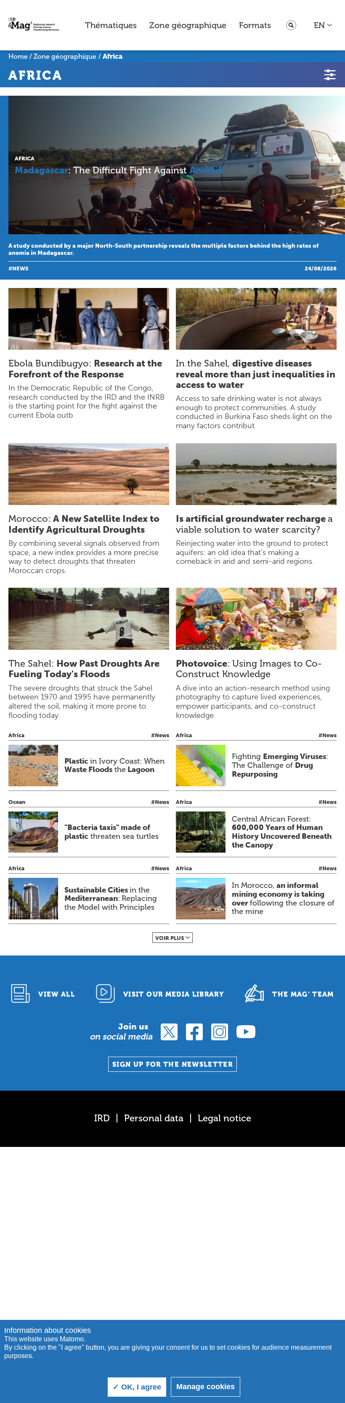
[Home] (33, 25)
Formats (255, 25)
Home (18, 56)
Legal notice (224, 1118)
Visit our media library (173, 994)
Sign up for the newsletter (172, 1064)
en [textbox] (319, 25)
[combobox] (323, 25)
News (20, 268)
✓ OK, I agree (137, 1387)
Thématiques (111, 25)
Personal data (153, 1118)
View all (56, 994)
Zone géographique (187, 25)
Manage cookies (205, 1386)
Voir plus (169, 938)
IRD (102, 1118)
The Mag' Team (303, 994)
